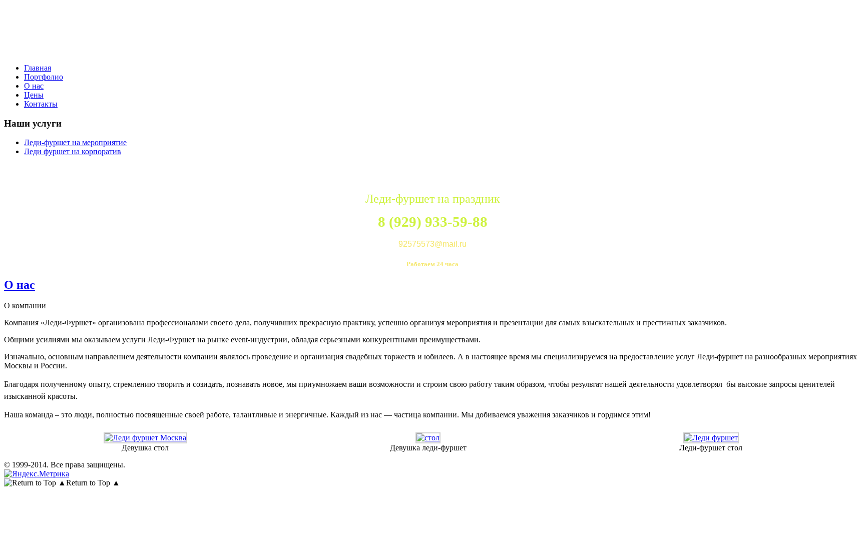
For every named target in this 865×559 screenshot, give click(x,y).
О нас (19, 284)
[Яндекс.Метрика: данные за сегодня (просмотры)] (36, 473)
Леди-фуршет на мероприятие (75, 142)
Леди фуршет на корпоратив (72, 151)
